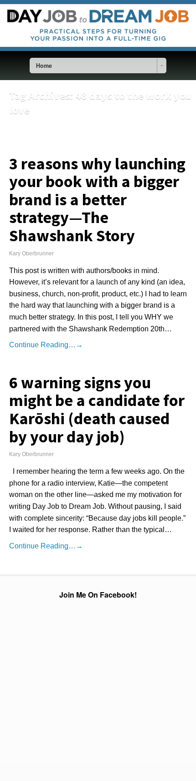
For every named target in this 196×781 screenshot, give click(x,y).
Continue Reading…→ (46, 345)
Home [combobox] (44, 65)
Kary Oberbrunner (31, 253)
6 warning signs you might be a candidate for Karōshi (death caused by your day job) (97, 409)
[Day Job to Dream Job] (98, 48)
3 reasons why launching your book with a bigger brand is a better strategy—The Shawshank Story (97, 199)
